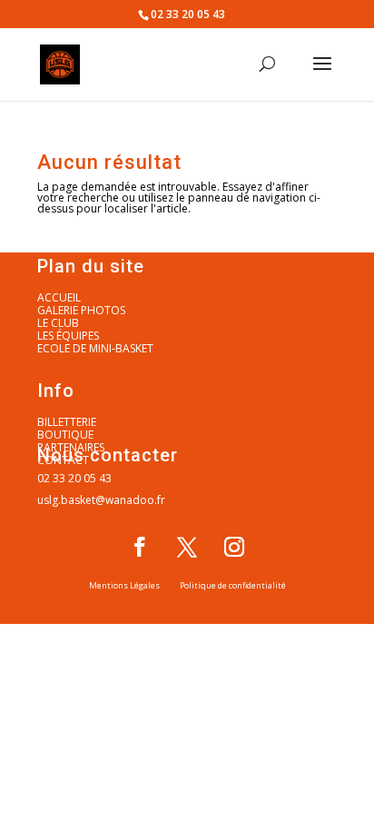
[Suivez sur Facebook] (140, 547)
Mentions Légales (124, 585)
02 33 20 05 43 (74, 478)
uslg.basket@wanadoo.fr (101, 500)
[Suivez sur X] (187, 547)
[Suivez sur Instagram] (234, 547)
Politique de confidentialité (233, 585)
